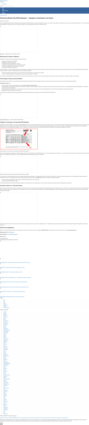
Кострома (5, 346)
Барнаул (4, 236)
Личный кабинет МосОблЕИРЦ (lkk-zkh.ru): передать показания (12, 296)
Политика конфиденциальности (15, 417)
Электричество (5, 10)
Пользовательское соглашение (28, 417)
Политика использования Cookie (61, 417)
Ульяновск (5, 402)
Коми (4, 345)
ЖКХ (3, 8)
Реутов (4, 373)
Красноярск (5, 349)
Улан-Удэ (5, 400)
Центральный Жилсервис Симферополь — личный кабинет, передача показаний (15, 277)
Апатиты (5, 313)
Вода (3, 9)
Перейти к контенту (4, 0)
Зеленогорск (5, 332)
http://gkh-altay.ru (11, 232)
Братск (4, 319)
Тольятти (5, 395)
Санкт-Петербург (6, 378)
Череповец (5, 409)
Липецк (4, 353)
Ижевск (4, 334)
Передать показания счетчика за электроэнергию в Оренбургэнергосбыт (14, 286)
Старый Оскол (6, 387)
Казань (4, 337)
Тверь (4, 393)
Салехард (5, 376)
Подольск (5, 371)
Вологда (5, 325)
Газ (2, 11)
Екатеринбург (6, 331)
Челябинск (5, 408)
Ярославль (5, 413)
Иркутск (4, 336)
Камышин (5, 340)
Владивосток (5, 320)
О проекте (2, 417)
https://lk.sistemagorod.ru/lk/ (12, 234)
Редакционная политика (50, 417)
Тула (4, 398)
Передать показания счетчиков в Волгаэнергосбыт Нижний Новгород (13, 281)
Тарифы (3, 12)
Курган (4, 350)
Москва (4, 358)
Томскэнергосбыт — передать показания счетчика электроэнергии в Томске (15, 262)
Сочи (4, 386)
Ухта (4, 403)
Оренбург (5, 368)
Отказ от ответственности (40, 417)
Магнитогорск (6, 355)
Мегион (4, 356)
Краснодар (5, 347)
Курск (4, 351)
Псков (4, 372)
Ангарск (4, 311)
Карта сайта (4, 3)
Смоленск (5, 385)
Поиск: (1, 5)
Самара (4, 377)
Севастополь (5, 382)
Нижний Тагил (6, 364)
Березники (5, 316)
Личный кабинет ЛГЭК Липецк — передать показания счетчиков (12, 291)
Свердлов (5, 381)
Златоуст (5, 333)
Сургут (4, 389)
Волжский (5, 324)
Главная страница (3, 15)
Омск (4, 367)
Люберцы (5, 354)
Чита (4, 411)
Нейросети (5, 305)
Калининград (5, 338)
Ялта (4, 412)
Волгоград (5, 322)
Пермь (4, 369)
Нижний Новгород (6, 363)
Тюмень (4, 399)
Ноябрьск (5, 365)
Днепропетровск (6, 329)
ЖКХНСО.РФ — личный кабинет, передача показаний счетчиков (12, 267)
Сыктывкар (5, 390)
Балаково (5, 314)
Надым (4, 360)
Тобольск (5, 394)
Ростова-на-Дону (6, 374)
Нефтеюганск (6, 362)
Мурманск (5, 359)
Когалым (5, 344)
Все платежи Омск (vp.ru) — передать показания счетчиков (11, 271)
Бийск (4, 318)
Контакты (6, 417)
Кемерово (5, 341)
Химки (4, 405)
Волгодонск (5, 323)
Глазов (4, 327)
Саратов (4, 380)
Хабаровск (5, 404)
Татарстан (5, 391)
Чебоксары (5, 407)
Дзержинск (5, 328)
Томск (4, 396)
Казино (4, 303)
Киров (4, 342)
